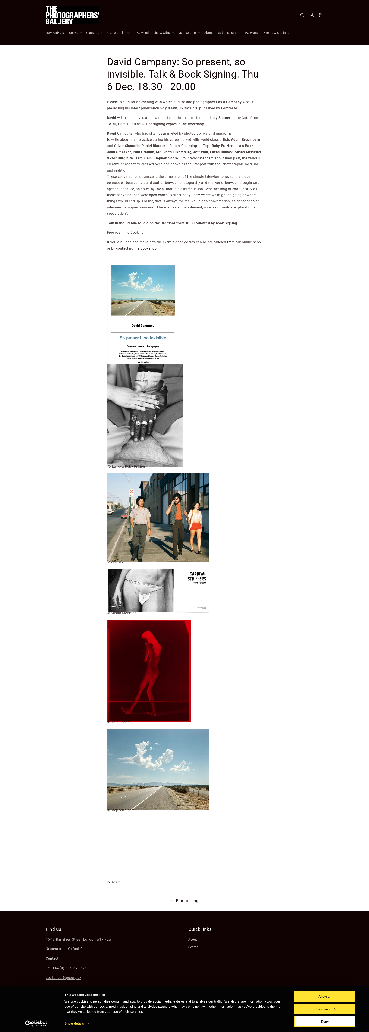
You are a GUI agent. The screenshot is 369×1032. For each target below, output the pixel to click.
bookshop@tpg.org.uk (63, 978)
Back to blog (187, 900)
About (192, 939)
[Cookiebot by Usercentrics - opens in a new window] (36, 1023)
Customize (322, 1009)
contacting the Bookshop (136, 248)
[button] (75, 32)
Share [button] (116, 882)
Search (193, 947)
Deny (325, 1021)
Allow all (324, 996)
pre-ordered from (221, 242)
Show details (74, 1023)
